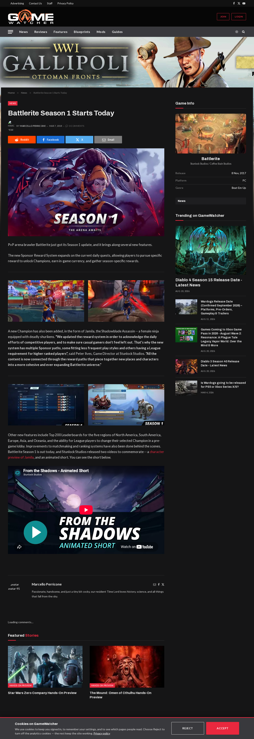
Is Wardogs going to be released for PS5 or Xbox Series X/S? (223, 384)
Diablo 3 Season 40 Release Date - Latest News (220, 363)
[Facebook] (159, 584)
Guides (117, 32)
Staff (49, 3)
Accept (223, 728)
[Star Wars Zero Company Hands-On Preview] (45, 667)
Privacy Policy (66, 3)
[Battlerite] (210, 134)
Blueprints (82, 32)
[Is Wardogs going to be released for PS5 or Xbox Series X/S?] (186, 388)
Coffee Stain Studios (220, 163)
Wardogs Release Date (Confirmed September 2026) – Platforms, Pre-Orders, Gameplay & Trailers (221, 307)
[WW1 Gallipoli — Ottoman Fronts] (127, 62)
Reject (187, 728)
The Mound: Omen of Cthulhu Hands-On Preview (120, 695)
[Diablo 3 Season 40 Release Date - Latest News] (186, 366)
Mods (101, 32)
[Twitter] (163, 584)
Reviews (40, 32)
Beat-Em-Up (239, 187)
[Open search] (244, 31)
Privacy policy (101, 733)
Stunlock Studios (199, 163)
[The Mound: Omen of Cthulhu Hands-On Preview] (127, 667)
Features (60, 32)
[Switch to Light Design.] (236, 31)
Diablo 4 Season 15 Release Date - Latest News (208, 282)
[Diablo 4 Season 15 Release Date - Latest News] (210, 250)
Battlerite (211, 159)
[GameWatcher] (31, 16)
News (23, 32)
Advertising (17, 3)
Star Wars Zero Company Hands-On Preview (42, 693)
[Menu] (10, 31)
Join (223, 16)
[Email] (154, 584)
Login (239, 16)
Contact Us (35, 3)
